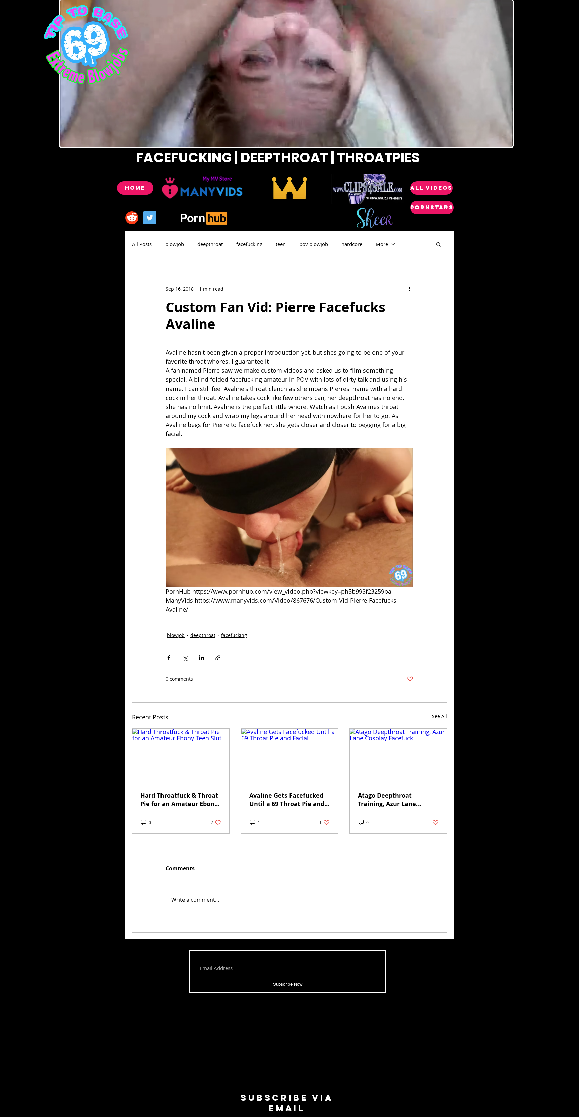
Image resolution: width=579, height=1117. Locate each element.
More (382, 244)
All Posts (142, 244)
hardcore (351, 244)
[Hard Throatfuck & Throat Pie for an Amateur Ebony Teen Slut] (180, 756)
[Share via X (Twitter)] (185, 658)
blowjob (174, 244)
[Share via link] (218, 658)
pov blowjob (313, 244)
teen (281, 244)
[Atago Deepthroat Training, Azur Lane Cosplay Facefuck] (398, 756)
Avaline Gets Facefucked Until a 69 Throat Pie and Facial (286, 799)
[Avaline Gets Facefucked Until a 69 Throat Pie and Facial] (289, 756)
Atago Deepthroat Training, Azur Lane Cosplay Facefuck (387, 799)
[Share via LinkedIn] (201, 658)
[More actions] (409, 289)
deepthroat (210, 244)
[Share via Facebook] (169, 658)
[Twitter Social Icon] (149, 217)
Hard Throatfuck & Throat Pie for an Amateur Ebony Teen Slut (179, 799)
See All (439, 716)
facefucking (249, 244)
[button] (438, 244)
